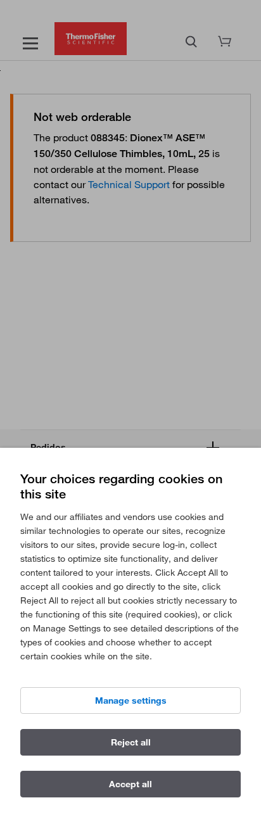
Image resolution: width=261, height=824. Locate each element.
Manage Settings (131, 700)
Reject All (131, 742)
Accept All (130, 784)
